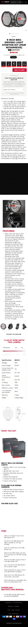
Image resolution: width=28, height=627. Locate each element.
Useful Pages (13, 606)
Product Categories (13, 602)
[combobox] (15, 2)
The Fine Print (13, 610)
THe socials (14, 613)
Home (13, 36)
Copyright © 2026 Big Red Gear (14, 623)
